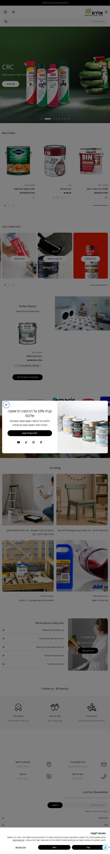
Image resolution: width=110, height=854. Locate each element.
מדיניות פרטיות (18, 840)
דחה (54, 847)
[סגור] (6, 404)
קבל (88, 847)
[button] (106, 847)
